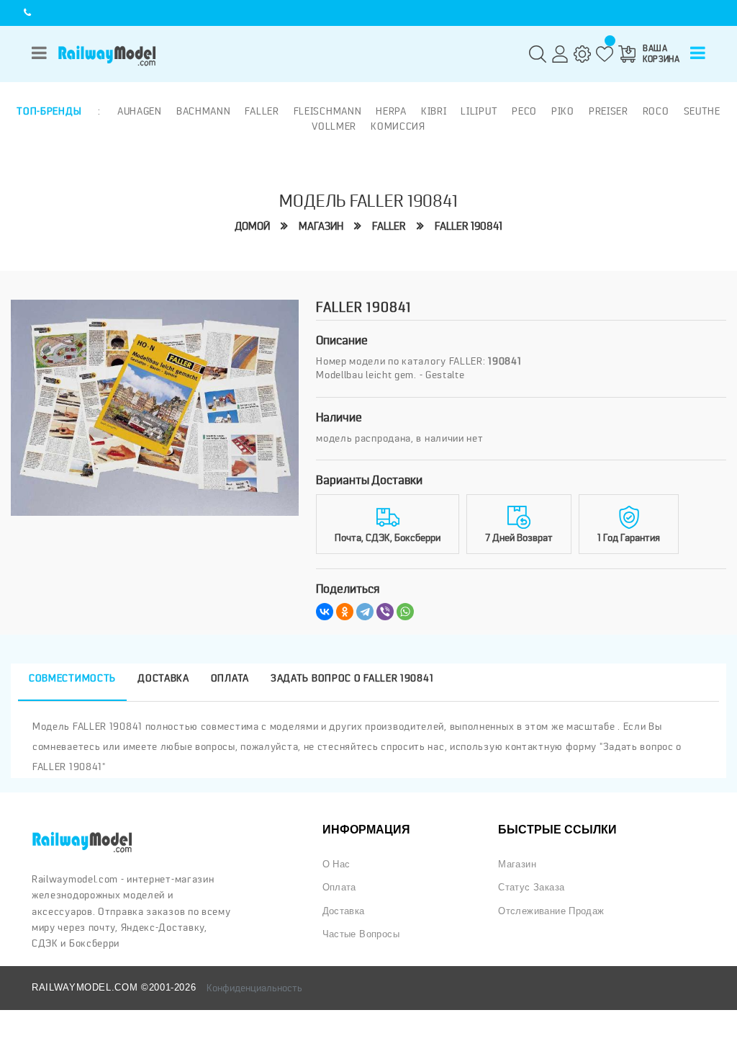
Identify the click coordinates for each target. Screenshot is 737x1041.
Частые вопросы (360, 934)
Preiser (608, 111)
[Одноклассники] (344, 611)
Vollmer (334, 126)
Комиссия (398, 126)
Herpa (391, 111)
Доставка (343, 911)
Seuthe (702, 111)
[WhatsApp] (405, 611)
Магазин (321, 226)
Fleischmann (328, 111)
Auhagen (139, 111)
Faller (262, 111)
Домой (252, 226)
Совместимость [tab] (72, 678)
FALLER (389, 226)
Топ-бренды (49, 111)
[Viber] (385, 611)
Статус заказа (531, 887)
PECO (524, 111)
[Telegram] (365, 611)
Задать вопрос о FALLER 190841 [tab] (352, 678)
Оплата (339, 887)
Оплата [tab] (230, 678)
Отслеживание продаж (551, 911)
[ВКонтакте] (324, 611)
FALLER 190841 (468, 226)
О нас (336, 864)
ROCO (656, 111)
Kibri (434, 111)
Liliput (479, 111)
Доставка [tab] (163, 678)
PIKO (562, 111)
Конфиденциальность (254, 987)
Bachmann (203, 111)
